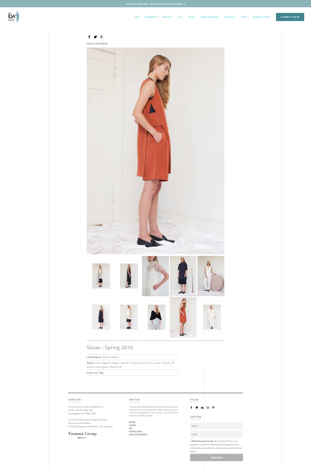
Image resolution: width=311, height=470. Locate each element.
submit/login (290, 17)
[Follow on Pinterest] (214, 407)
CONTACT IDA (74, 399)
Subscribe (216, 457)
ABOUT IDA (134, 399)
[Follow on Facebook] (192, 407)
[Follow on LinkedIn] (203, 407)
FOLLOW (194, 399)
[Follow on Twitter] (198, 407)
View (101, 373)
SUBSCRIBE (196, 417)
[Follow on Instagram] (209, 407)
